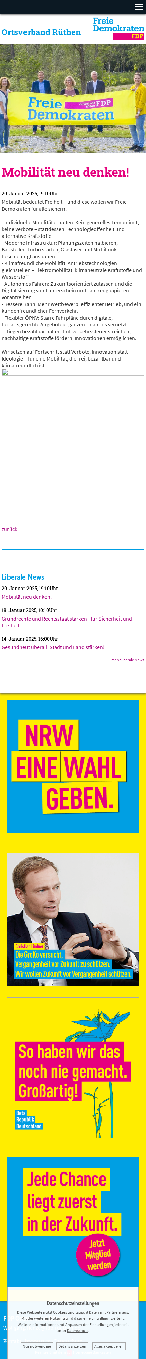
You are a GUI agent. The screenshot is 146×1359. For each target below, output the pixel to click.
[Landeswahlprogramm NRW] (73, 831)
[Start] (118, 37)
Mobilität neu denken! (27, 596)
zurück (9, 528)
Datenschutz (77, 1330)
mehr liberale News (127, 659)
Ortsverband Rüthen (41, 32)
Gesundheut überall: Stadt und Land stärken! (53, 647)
